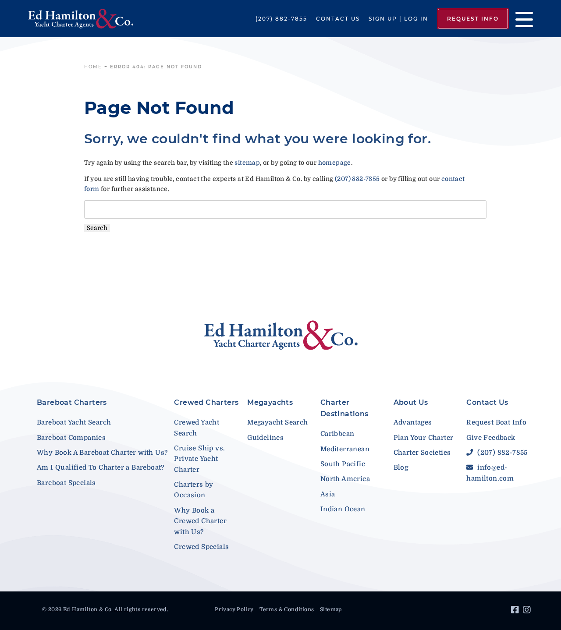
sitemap (247, 162)
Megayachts (270, 402)
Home (93, 67)
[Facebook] (516, 611)
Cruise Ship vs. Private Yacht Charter (199, 459)
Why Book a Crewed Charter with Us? (200, 521)
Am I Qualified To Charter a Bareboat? (100, 467)
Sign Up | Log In (398, 18)
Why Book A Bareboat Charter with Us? (102, 453)
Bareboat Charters (72, 402)
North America (345, 479)
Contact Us (338, 18)
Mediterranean (344, 449)
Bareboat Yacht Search (74, 422)
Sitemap (331, 609)
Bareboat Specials (66, 483)
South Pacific (342, 464)
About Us (411, 402)
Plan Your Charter (424, 438)
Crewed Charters (206, 402)
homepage (334, 162)
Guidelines (265, 438)
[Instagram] (528, 611)
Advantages (413, 422)
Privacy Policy (234, 609)
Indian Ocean (343, 509)
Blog (401, 467)
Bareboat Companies (71, 438)
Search (97, 227)
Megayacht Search (277, 422)
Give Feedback (490, 438)
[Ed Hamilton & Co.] (80, 19)
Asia (327, 494)
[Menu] (521, 19)
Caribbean (337, 434)
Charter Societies (422, 453)
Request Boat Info (496, 422)
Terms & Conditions (286, 609)
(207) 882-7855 (281, 18)
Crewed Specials (201, 547)
